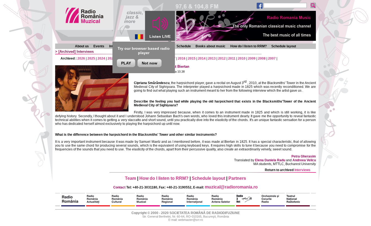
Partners (237, 178)
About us (82, 46)
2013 (212, 58)
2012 (222, 58)
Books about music (210, 46)
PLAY (126, 63)
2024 (101, 58)
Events (98, 46)
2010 (242, 58)
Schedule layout (283, 46)
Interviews (85, 51)
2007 (272, 58)
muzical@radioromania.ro (231, 187)
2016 (182, 58)
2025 (91, 58)
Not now (149, 63)
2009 (252, 58)
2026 (81, 58)
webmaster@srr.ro (190, 219)
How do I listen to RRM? (248, 46)
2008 (262, 58)
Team (130, 178)
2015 (192, 58)
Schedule (184, 46)
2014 (202, 58)
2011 (231, 58)
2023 (111, 58)
